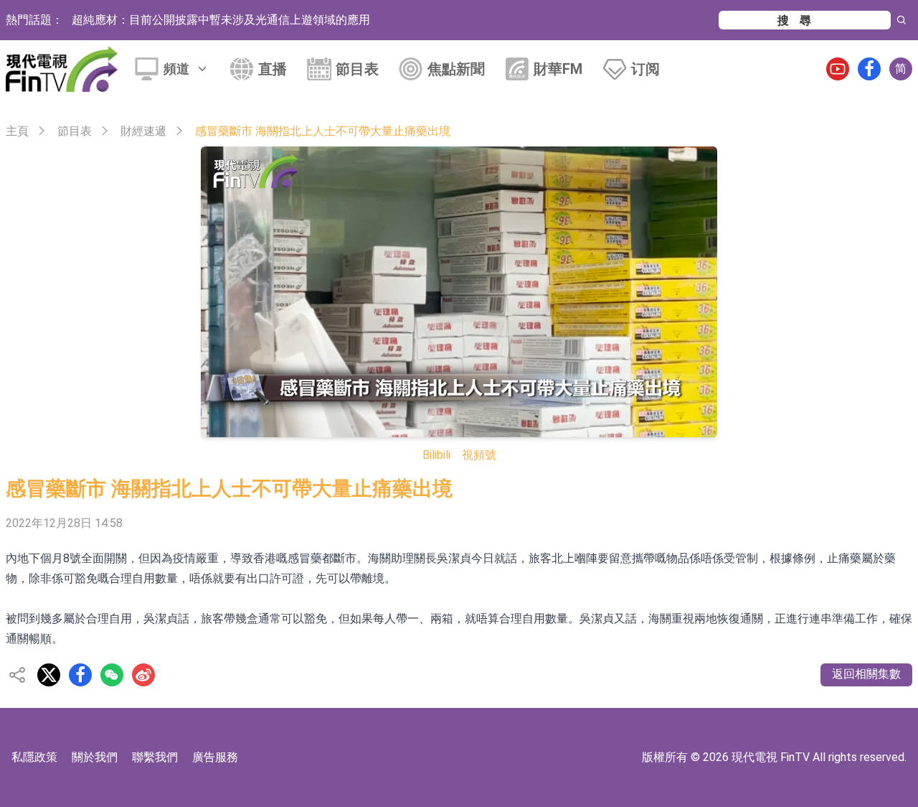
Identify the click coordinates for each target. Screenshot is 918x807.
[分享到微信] (111, 674)
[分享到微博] (143, 674)
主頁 (17, 131)
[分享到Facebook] (80, 674)
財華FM (558, 69)
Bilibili (436, 455)
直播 (272, 69)
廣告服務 (215, 757)
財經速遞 (143, 131)
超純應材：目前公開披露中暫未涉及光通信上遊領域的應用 (221, 20)
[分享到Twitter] (48, 674)
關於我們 (95, 757)
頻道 (176, 68)
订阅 (645, 69)
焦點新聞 (456, 69)
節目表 (357, 69)
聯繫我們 (155, 757)
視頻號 (479, 455)
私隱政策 (34, 757)
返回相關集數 (866, 674)
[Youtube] (837, 68)
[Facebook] (869, 68)
